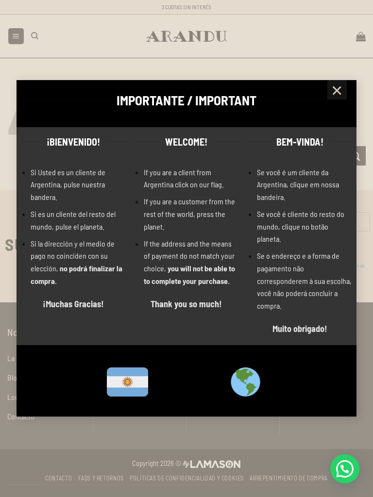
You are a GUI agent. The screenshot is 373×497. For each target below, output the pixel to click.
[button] (344, 468)
